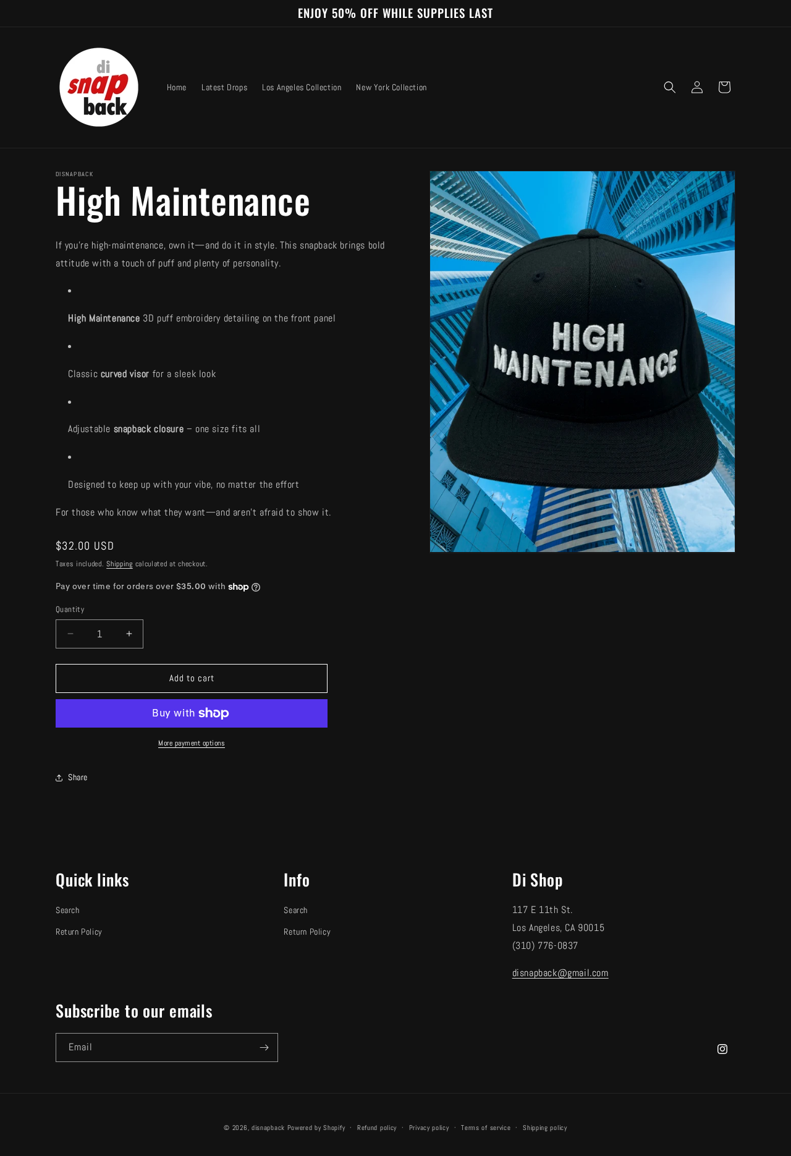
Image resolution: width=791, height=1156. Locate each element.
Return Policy (79, 931)
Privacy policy (429, 1127)
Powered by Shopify (316, 1127)
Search (68, 910)
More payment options (191, 743)
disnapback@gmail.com (560, 972)
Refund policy (377, 1127)
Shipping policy (545, 1127)
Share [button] (78, 777)
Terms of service (485, 1127)
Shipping (119, 564)
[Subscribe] (263, 1047)
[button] (669, 87)
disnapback (268, 1127)
